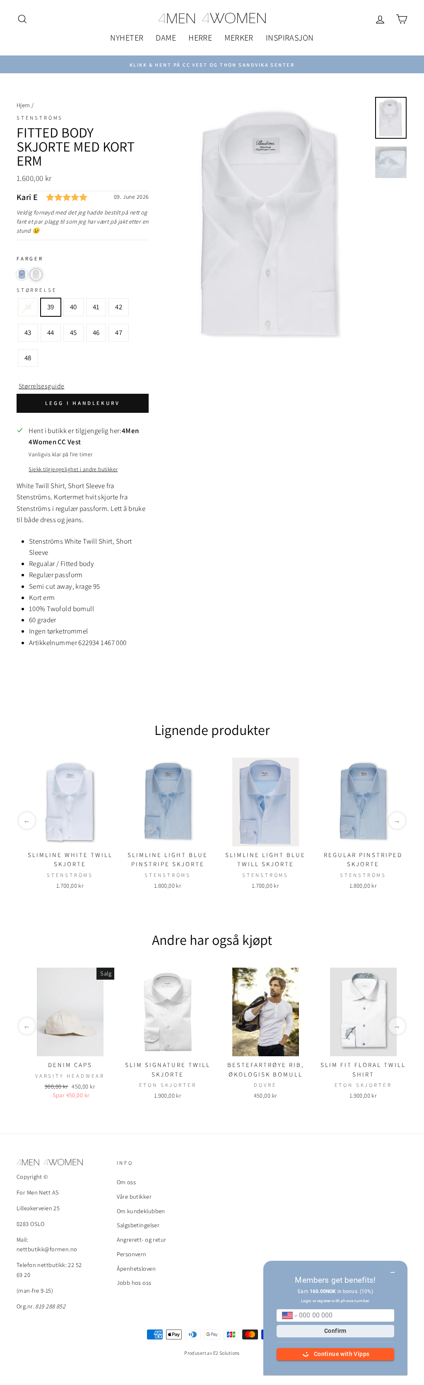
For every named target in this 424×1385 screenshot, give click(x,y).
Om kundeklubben (141, 1211)
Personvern (132, 1254)
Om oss (126, 1182)
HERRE (200, 37)
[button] (22, 274)
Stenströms (40, 117)
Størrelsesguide (41, 386)
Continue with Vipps (342, 1354)
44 (50, 332)
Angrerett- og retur (141, 1239)
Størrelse (37, 290)
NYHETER (126, 37)
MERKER (238, 37)
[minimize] (392, 1269)
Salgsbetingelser (138, 1225)
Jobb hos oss (134, 1282)
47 (118, 332)
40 (73, 306)
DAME (166, 37)
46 (96, 332)
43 (27, 332)
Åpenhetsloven (136, 1268)
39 (50, 306)
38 (27, 306)
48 (27, 357)
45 (73, 332)
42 (118, 306)
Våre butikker (134, 1196)
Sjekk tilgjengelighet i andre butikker (73, 469)
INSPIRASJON (290, 37)
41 (96, 306)
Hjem (23, 105)
